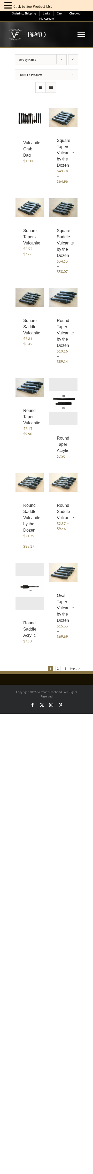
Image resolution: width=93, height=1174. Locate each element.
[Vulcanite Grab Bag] (30, 119)
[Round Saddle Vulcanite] (63, 482)
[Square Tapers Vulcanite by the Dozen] (63, 117)
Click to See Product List (32, 6)
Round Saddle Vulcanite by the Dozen (31, 517)
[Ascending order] (73, 59)
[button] (8, 5)
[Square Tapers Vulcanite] (30, 207)
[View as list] (51, 87)
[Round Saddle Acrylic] (30, 586)
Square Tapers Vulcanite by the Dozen (65, 152)
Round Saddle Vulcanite (65, 511)
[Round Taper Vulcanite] (30, 387)
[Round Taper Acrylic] (63, 401)
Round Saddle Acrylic (29, 629)
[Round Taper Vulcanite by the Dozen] (63, 297)
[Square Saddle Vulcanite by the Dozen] (63, 207)
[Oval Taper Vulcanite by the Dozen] (63, 572)
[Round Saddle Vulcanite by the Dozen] (30, 482)
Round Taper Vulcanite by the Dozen (65, 333)
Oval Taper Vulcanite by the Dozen (65, 608)
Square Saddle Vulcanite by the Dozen (65, 243)
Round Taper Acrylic (63, 444)
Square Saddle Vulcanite (31, 326)
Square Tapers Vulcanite (31, 236)
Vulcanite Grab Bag (31, 149)
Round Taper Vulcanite (31, 416)
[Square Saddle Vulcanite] (30, 297)
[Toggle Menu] (81, 34)
